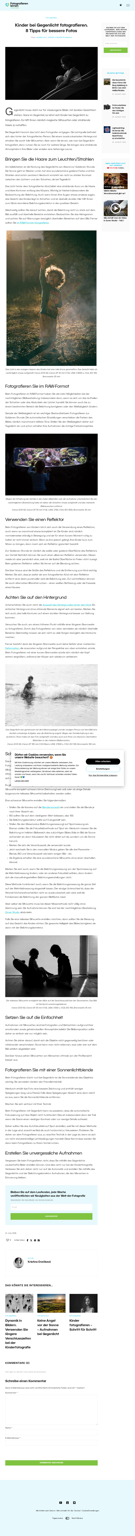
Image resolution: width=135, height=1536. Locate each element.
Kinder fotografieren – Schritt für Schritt (83, 1325)
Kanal (116, 168)
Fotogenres (51, 18)
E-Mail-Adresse (12, 1438)
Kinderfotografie (63, 37)
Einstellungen (103, 769)
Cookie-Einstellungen (90, 1511)
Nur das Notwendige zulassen (103, 775)
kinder (51, 37)
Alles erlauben (103, 761)
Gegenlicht (41, 37)
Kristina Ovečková (39, 1262)
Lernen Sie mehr (22, 781)
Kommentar (11, 1393)
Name (8, 1428)
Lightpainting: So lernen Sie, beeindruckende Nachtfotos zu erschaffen (119, 133)
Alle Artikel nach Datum (45, 1511)
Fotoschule (43, 1316)
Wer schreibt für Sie (65, 1511)
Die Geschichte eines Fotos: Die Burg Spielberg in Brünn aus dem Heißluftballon (119, 85)
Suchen (77, 1511)
